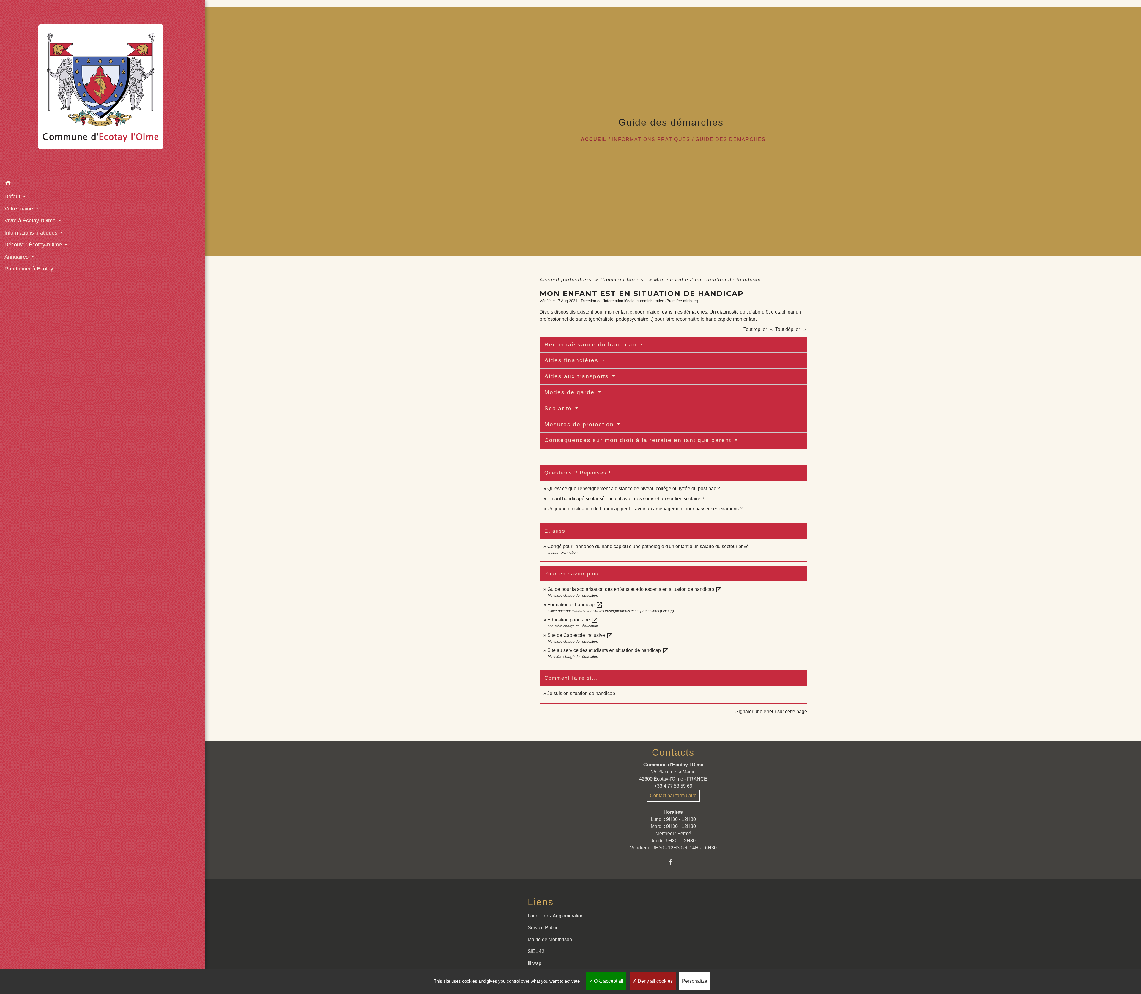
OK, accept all (608, 981)
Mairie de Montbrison (550, 939)
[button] (102, 184)
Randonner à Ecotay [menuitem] (28, 269)
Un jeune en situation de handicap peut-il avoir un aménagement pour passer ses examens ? (645, 508)
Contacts (673, 752)
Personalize (694, 981)
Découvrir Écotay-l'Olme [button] (33, 245)
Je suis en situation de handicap (581, 693)
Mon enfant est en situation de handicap (707, 279)
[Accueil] (103, 88)
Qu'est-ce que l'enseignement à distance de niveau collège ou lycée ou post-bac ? (633, 488)
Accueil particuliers (566, 279)
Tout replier (758, 329)
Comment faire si (623, 279)
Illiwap (534, 963)
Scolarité (559, 408)
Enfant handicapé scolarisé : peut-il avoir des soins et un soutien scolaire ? (625, 498)
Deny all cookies (654, 981)
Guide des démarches (731, 139)
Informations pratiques (651, 139)
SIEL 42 (536, 951)
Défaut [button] (13, 197)
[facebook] (673, 862)
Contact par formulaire (673, 795)
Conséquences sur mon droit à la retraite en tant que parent (638, 440)
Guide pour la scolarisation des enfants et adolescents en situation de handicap (634, 589)
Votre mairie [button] (19, 209)
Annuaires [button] (17, 257)
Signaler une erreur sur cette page (771, 711)
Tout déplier (791, 329)
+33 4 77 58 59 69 (673, 786)
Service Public (543, 927)
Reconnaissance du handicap (591, 344)
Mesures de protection (580, 424)
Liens (541, 902)
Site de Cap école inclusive (580, 635)
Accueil (594, 139)
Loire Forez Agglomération (556, 915)
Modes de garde (570, 392)
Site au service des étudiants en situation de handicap (608, 650)
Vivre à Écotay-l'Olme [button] (30, 221)
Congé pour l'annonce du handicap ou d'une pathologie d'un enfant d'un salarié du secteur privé (648, 546)
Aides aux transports (577, 376)
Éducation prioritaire (572, 619)
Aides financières (572, 360)
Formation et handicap (575, 604)
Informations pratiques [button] (31, 233)
